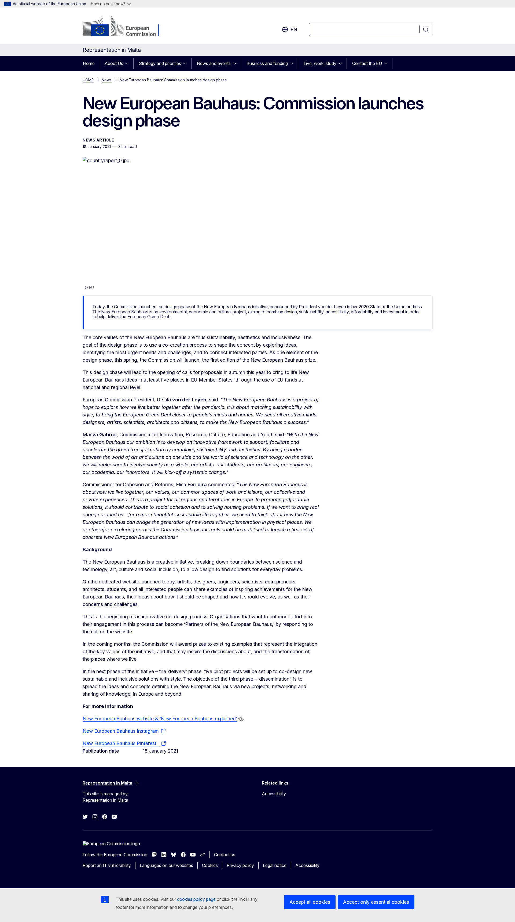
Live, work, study (320, 63)
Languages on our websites (166, 865)
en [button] (293, 29)
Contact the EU (367, 63)
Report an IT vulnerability (107, 865)
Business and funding (267, 63)
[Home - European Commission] (126, 27)
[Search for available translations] (241, 719)
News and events (214, 63)
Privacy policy (240, 865)
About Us (114, 63)
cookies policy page (196, 899)
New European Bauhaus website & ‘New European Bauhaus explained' (160, 718)
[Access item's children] (128, 63)
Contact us (224, 854)
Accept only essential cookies (376, 902)
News (107, 80)
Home (89, 63)
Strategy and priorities (160, 63)
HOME (88, 80)
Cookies (210, 865)
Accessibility (274, 793)
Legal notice (274, 865)
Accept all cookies (309, 902)
